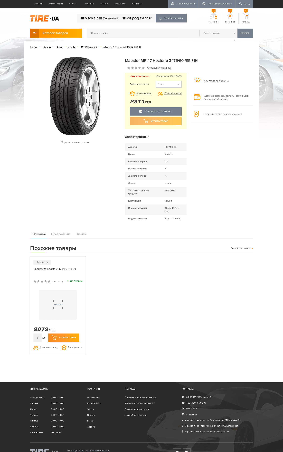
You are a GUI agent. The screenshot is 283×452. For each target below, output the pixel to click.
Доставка (120, 4)
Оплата (104, 4)
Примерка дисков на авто (137, 409)
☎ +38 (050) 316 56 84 (137, 18)
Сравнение (213, 18)
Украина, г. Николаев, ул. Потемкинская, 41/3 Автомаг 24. (213, 420)
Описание (39, 234)
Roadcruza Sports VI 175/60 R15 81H (55, 269)
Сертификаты (94, 403)
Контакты (137, 4)
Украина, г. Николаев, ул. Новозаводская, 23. (207, 431)
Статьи (90, 421)
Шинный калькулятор (135, 415)
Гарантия (89, 4)
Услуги (73, 4)
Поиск (245, 33)
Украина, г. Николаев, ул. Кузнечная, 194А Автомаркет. (211, 426)
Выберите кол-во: (139, 84)
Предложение (60, 234)
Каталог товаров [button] (55, 33)
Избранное (230, 18)
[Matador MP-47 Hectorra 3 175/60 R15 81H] (75, 96)
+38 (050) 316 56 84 (194, 403)
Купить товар (67, 337)
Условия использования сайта (140, 403)
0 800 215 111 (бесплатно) (196, 397)
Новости (91, 427)
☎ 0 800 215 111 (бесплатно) (99, 18)
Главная (38, 4)
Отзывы (81, 234)
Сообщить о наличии (158, 111)
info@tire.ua (191, 414)
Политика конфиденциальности (140, 397)
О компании (56, 4)
